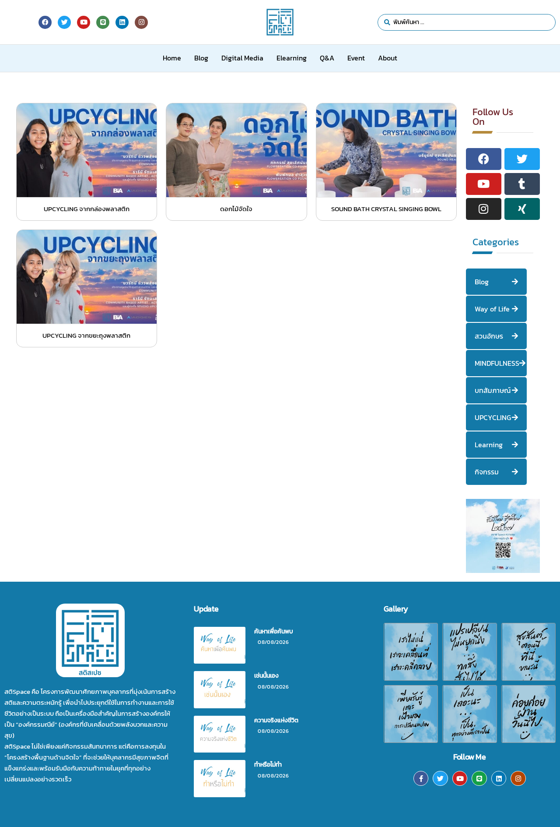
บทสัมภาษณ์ (493, 390)
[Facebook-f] (421, 778)
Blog (482, 281)
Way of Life (492, 309)
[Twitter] (440, 778)
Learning (489, 444)
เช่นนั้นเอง (266, 675)
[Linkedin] (499, 778)
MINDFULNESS (497, 363)
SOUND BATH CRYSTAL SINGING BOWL (386, 209)
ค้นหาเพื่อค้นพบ (273, 631)
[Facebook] (45, 22)
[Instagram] (518, 778)
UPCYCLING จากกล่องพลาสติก (87, 209)
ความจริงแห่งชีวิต (276, 720)
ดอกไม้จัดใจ (236, 209)
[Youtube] (460, 778)
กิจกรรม (487, 472)
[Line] (479, 778)
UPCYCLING (493, 417)
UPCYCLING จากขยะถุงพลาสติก (86, 335)
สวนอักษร (489, 336)
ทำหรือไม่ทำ (268, 764)
